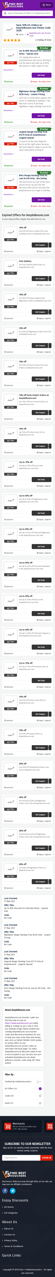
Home (21, 34)
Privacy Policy (10, 1240)
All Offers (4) (11, 1088)
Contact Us (9, 1234)
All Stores (9, 1207)
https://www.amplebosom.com (19, 1023)
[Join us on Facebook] (5, 1191)
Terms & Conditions (13, 1246)
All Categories (11, 1213)
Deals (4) (9, 1103)
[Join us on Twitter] (13, 1191)
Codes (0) (9, 1096)
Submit (45, 1158)
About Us (8, 1228)
